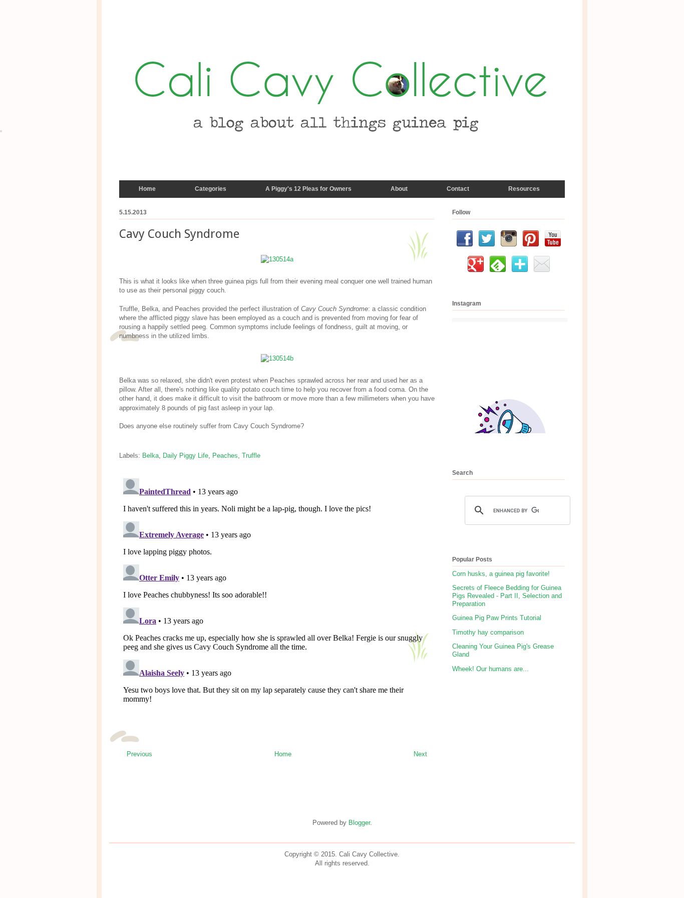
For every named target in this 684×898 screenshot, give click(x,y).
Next (420, 754)
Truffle (251, 455)
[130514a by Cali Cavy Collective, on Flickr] (277, 259)
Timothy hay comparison (488, 632)
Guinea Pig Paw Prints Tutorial (496, 618)
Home (282, 754)
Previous (139, 754)
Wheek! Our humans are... (490, 669)
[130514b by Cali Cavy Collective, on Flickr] (277, 358)
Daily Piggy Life (185, 455)
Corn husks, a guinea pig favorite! (501, 573)
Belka (150, 455)
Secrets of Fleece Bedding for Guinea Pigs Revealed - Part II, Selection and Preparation (507, 595)
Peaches (225, 455)
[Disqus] (277, 599)
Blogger (359, 822)
